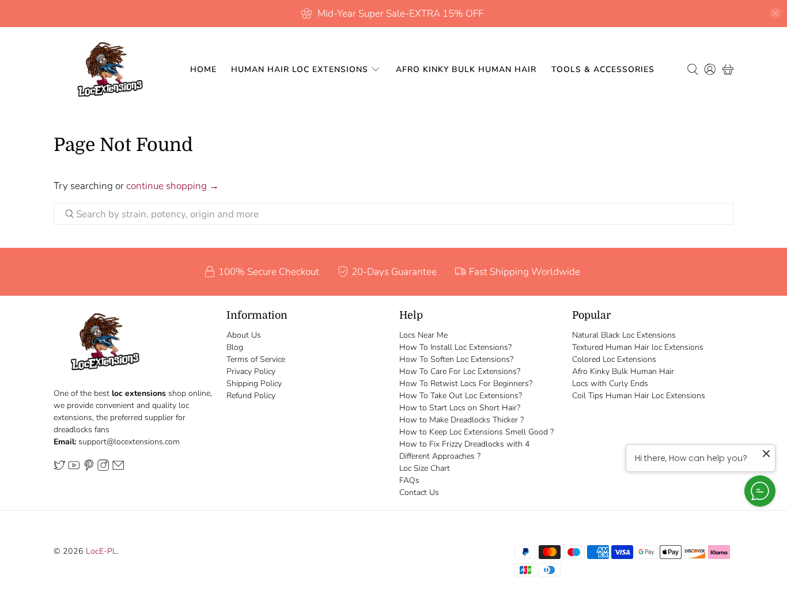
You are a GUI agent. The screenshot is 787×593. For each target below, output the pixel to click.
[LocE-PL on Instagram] (103, 468)
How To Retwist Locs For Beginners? (465, 383)
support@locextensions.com (129, 441)
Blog (234, 347)
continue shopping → (172, 185)
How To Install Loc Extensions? (455, 347)
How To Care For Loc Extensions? (459, 371)
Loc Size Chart (424, 468)
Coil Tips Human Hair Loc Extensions (638, 395)
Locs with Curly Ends (610, 383)
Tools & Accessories (602, 69)
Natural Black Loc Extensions (624, 335)
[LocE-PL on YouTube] (74, 468)
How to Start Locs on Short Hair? (459, 407)
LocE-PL (101, 551)
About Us (243, 335)
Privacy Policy (250, 371)
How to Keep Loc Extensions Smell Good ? (476, 431)
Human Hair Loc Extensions (299, 69)
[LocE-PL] (107, 69)
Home (203, 69)
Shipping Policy (254, 383)
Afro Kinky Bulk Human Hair (466, 69)
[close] (775, 13)
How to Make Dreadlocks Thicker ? (461, 419)
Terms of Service (255, 359)
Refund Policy (250, 395)
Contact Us (419, 492)
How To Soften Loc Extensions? (456, 359)
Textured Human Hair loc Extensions (637, 347)
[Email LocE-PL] (118, 468)
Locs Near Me (423, 335)
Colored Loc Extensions (614, 359)
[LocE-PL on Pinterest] (88, 468)
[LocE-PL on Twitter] (59, 468)
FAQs (409, 480)
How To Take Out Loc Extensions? (460, 395)
